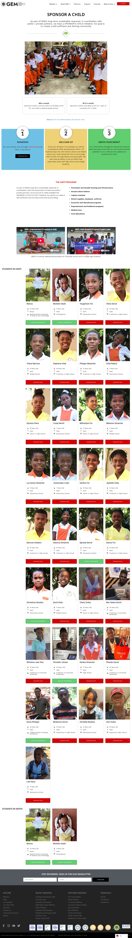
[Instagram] (9, 926)
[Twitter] (19, 926)
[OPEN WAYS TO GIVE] (114, 4)
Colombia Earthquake (43, 902)
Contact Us (7, 910)
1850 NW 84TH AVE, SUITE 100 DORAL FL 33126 (72, 935)
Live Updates (7, 902)
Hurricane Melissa (74, 897)
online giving (33, 147)
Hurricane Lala (41, 899)
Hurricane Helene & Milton (77, 905)
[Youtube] (14, 926)
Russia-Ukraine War (75, 915)
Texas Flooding (41, 907)
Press (5, 899)
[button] (38, 322)
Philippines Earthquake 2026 (46, 913)
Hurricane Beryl (73, 907)
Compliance (105, 902)
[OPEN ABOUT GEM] (69, 4)
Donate (103, 897)
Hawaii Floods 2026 (43, 918)
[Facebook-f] (4, 926)
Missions (6, 897)
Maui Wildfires (73, 910)
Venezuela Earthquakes (44, 910)
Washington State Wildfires (45, 905)
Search (5, 915)
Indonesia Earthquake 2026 (45, 897)
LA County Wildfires (75, 902)
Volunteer (6, 907)
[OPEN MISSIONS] (56, 4)
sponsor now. (79, 120)
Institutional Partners (10, 913)
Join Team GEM (8, 905)
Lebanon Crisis (41, 915)
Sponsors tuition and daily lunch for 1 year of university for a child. (88, 105)
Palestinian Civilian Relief (77, 918)
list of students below (62, 120)
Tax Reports (105, 899)
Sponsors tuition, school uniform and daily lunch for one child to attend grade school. (44, 105)
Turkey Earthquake (74, 913)
